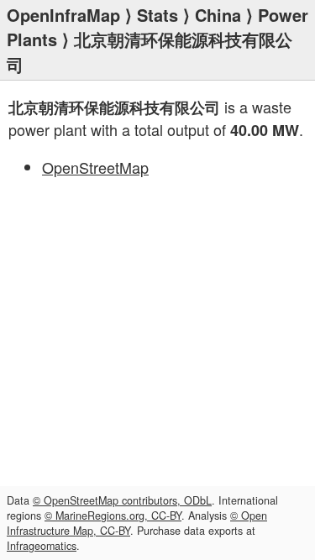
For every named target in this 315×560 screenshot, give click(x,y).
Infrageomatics (41, 545)
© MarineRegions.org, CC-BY (113, 515)
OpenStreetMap (95, 167)
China (218, 15)
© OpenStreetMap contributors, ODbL (122, 500)
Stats (157, 15)
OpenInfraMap (63, 15)
